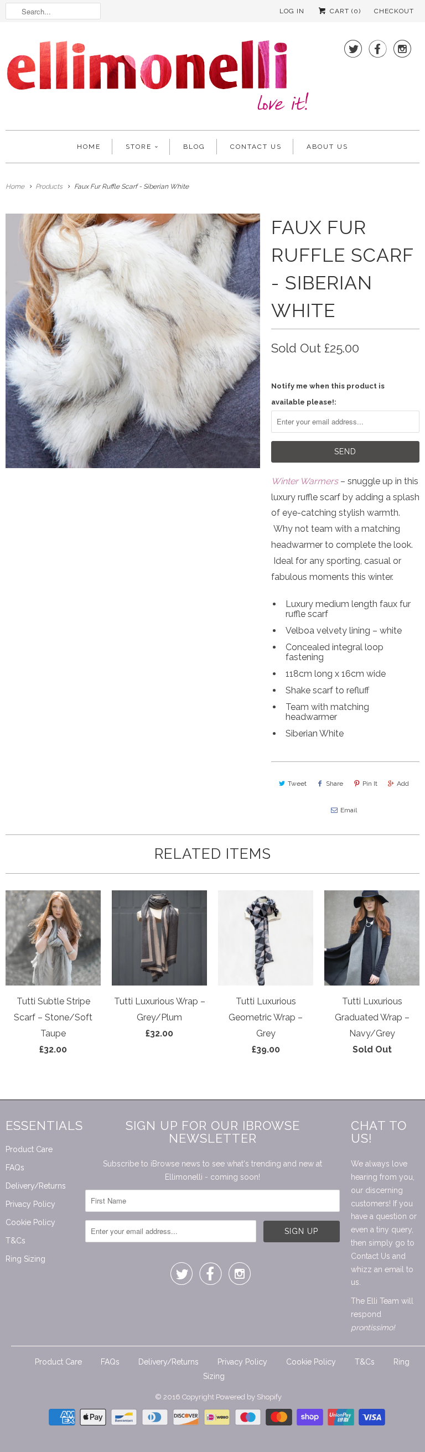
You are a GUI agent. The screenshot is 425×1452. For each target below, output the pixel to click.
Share (334, 783)
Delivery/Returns (36, 1185)
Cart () (344, 11)
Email (348, 810)
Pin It (369, 783)
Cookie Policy (30, 1222)
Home (89, 147)
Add (403, 783)
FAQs (15, 1167)
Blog (194, 147)
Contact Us (256, 147)
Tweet (297, 783)
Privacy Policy (30, 1204)
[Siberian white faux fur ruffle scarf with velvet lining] (133, 341)
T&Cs (15, 1240)
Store (139, 147)
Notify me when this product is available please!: (328, 394)
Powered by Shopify (249, 1397)
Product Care (29, 1149)
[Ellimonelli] (158, 79)
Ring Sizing (25, 1258)
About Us (327, 147)
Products (49, 186)
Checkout (394, 11)
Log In (291, 11)
